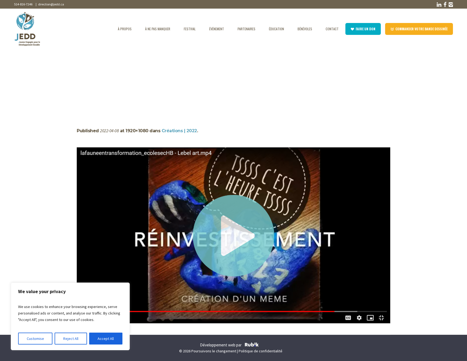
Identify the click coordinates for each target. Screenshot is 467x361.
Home (82, 79)
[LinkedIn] (438, 4)
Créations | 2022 (104, 79)
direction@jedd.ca (50, 4)
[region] (70, 316)
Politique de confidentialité (260, 351)
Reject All (70, 338)
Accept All (106, 338)
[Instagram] (450, 4)
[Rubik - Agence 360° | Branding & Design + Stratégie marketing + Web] (252, 345)
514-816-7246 (23, 4)
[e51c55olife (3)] (233, 235)
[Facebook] (444, 4)
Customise (35, 338)
